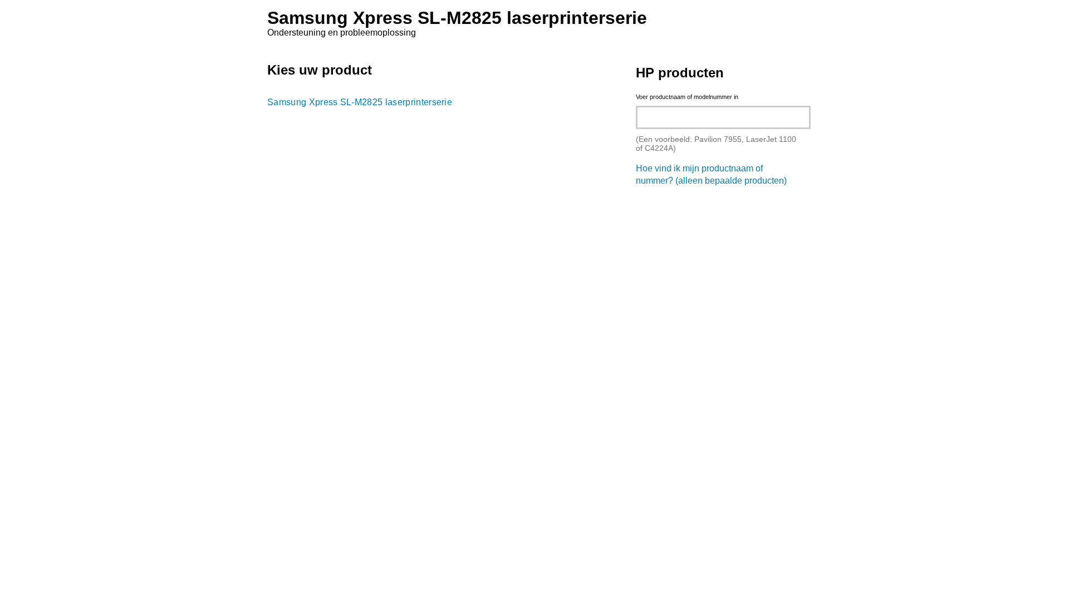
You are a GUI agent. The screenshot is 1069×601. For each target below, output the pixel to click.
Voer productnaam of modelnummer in (687, 96)
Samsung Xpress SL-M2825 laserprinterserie (359, 102)
